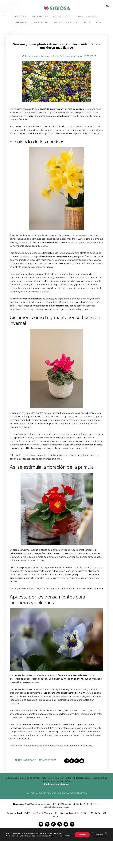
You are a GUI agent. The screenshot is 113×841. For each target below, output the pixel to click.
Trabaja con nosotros (65, 22)
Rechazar (99, 834)
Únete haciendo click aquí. (56, 784)
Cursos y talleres (41, 22)
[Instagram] (47, 824)
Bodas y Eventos (40, 16)
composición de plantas (22, 731)
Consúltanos (16, 745)
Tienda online (21, 16)
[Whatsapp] (72, 824)
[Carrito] (107, 5)
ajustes (68, 836)
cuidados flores (58, 56)
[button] (66, 760)
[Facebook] (40, 824)
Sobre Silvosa (20, 22)
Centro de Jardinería (87, 16)
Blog (98, 22)
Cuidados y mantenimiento (35, 56)
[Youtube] (65, 824)
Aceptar (82, 834)
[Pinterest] (59, 824)
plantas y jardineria (32, 309)
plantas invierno (74, 56)
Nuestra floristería (63, 16)
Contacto (86, 22)
